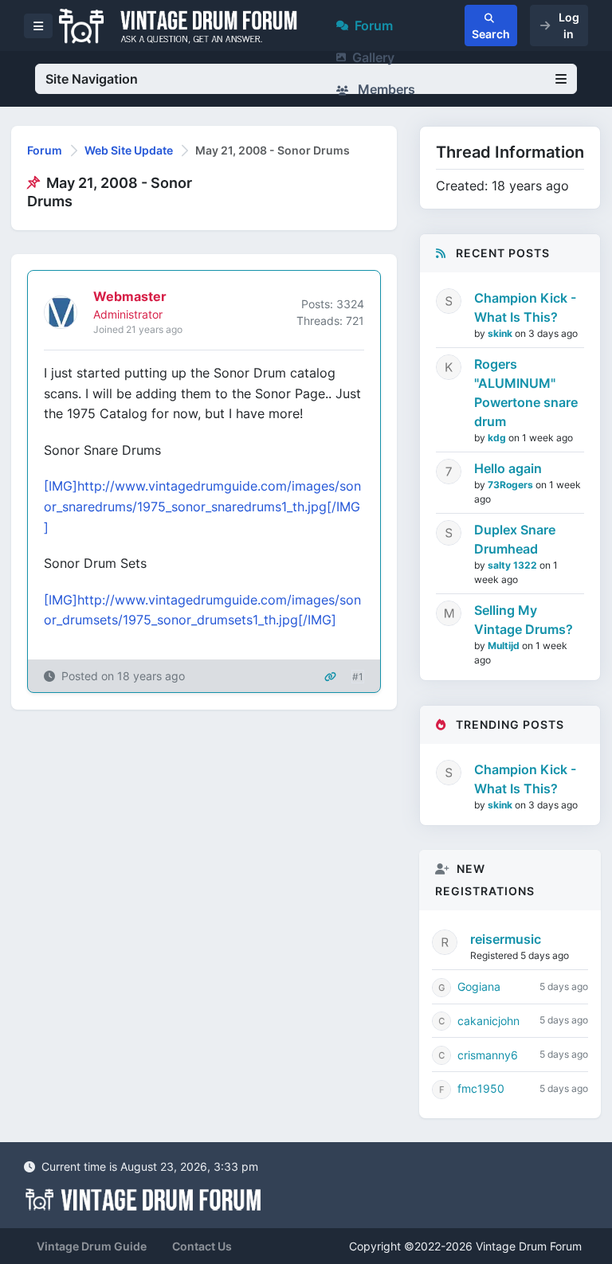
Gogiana (478, 986)
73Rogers (512, 485)
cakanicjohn (488, 1020)
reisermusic (505, 939)
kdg (498, 438)
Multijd (505, 646)
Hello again (508, 468)
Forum (374, 25)
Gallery (373, 57)
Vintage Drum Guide (92, 1246)
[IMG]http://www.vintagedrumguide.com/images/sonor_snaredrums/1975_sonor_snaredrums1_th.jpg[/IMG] (202, 506)
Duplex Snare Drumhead (514, 539)
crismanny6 (487, 1055)
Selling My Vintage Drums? (523, 619)
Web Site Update (128, 150)
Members (385, 89)
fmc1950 (480, 1088)
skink (501, 333)
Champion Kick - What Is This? (525, 307)
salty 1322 (513, 565)
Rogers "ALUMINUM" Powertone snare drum (526, 392)
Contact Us (202, 1246)
